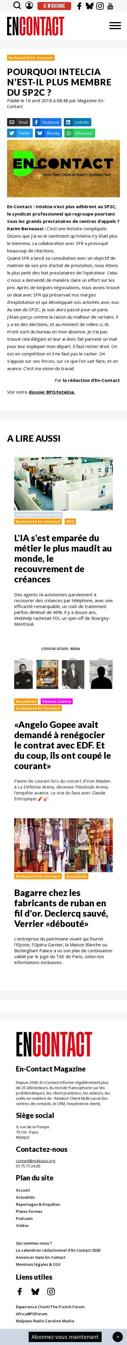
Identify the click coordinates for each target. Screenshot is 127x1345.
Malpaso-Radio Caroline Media (45, 1321)
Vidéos (22, 1225)
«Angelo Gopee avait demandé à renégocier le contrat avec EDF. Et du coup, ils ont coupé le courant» (62, 745)
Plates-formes (29, 1211)
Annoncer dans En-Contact (41, 1257)
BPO (70, 521)
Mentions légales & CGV (38, 1264)
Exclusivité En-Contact (31, 57)
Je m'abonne (54, 5)
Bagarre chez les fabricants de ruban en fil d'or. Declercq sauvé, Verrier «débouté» (61, 908)
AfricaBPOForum (31, 1313)
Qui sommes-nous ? (34, 1243)
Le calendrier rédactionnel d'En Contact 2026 (58, 1250)
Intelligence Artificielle (38, 514)
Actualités (26, 701)
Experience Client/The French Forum (50, 1306)
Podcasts (24, 1218)
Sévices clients (56, 701)
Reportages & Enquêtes (38, 1204)
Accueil (23, 1190)
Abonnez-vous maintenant (65, 1336)
